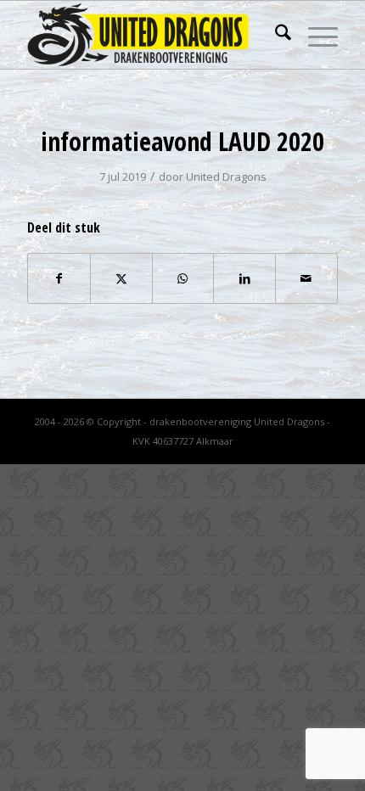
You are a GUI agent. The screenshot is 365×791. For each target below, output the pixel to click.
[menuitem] (274, 35)
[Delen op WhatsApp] (183, 278)
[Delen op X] (121, 278)
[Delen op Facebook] (59, 278)
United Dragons (226, 176)
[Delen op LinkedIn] (244, 278)
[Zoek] (274, 35)
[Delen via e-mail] (306, 278)
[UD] (151, 35)
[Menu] (314, 35)
